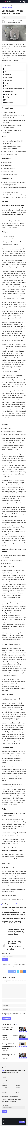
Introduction (8, 80)
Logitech (15, 933)
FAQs (6, 99)
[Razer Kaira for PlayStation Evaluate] (22, 1037)
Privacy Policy (6, 1121)
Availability (8, 74)
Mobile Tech (23, 1031)
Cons (6, 71)
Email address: (6, 953)
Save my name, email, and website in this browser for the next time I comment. (14, 1014)
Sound (20, 933)
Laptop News (15, 931)
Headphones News (6, 7)
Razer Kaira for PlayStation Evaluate (13, 910)
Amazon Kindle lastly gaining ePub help (14, 907)
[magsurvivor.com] (8, 1)
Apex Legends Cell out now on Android (13, 918)
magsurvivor (9, 20)
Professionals (8, 69)
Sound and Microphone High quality (15, 88)
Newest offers (9, 91)
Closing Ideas (8, 97)
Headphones (11, 929)
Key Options (8, 77)
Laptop (17, 929)
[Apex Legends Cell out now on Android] (22, 1055)
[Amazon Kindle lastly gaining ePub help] (22, 1029)
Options (7, 85)
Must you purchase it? (11, 94)
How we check (9, 102)
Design (7, 83)
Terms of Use (18, 962)
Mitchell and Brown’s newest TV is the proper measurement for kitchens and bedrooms (13, 914)
